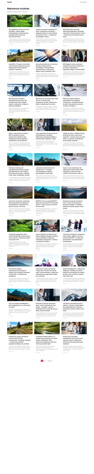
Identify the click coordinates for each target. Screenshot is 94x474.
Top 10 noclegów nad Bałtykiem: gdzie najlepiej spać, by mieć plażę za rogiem (19, 305)
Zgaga (9, 2)
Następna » (50, 360)
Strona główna (83, 2)
